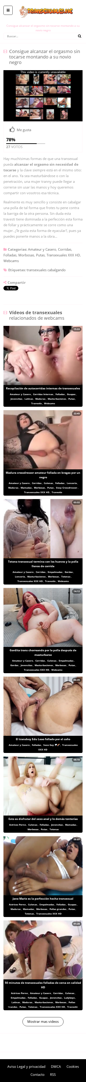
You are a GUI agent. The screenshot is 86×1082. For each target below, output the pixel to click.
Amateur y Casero (42, 249)
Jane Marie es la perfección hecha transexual (43, 899)
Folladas (10, 255)
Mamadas (26, 487)
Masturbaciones (57, 398)
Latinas (29, 398)
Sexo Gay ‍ (49, 745)
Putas (40, 255)
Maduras (40, 398)
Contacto (37, 1074)
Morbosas (26, 255)
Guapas (71, 394)
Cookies (73, 1066)
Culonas (48, 483)
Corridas (64, 249)
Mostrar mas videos (43, 1021)
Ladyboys (69, 997)
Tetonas (65, 576)
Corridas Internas (43, 394)
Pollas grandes (58, 909)
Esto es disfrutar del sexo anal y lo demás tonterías (43, 819)
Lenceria (72, 483)
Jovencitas (16, 398)
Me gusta (24, 130)
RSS (53, 1074)
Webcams (11, 260)
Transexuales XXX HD (63, 255)
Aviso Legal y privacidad (26, 1066)
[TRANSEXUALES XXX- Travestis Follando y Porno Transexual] (43, 3)
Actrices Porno (17, 824)
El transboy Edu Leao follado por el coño (43, 739)
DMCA (56, 1066)
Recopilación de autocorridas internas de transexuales (43, 388)
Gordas (69, 572)
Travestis (36, 403)
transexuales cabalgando (46, 270)
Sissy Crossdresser (66, 487)
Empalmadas (55, 572)
